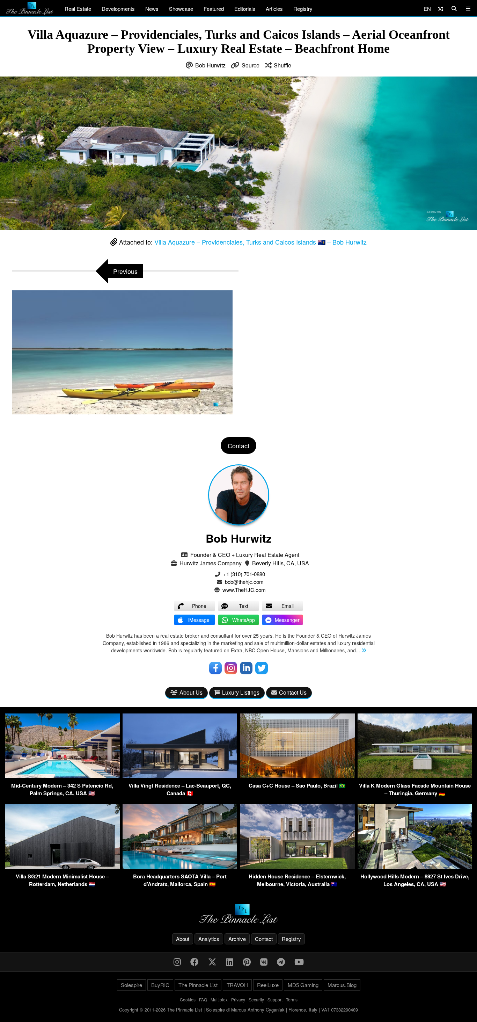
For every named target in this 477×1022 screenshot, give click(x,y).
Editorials (244, 8)
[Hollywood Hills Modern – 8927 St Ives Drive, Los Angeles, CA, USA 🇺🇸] (415, 866)
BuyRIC (160, 984)
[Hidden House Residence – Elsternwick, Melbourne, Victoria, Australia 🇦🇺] (297, 866)
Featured (214, 8)
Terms (292, 999)
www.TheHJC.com (244, 589)
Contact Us (293, 692)
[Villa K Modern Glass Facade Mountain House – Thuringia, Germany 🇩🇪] (415, 776)
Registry (303, 8)
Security (256, 999)
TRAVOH (237, 984)
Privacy (238, 999)
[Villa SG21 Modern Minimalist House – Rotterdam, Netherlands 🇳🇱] (62, 866)
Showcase (181, 8)
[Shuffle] (440, 8)
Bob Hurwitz (210, 65)
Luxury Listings (240, 692)
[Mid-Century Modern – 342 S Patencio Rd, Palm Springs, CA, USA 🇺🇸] (62, 776)
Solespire (131, 984)
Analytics (208, 938)
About (182, 938)
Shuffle (282, 65)
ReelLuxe (268, 984)
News (152, 8)
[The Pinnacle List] (238, 914)
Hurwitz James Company (210, 563)
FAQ (203, 999)
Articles (274, 8)
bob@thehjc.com (244, 581)
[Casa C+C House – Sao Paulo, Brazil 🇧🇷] (297, 776)
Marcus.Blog (342, 984)
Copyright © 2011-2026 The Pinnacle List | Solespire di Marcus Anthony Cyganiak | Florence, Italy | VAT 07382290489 (238, 1009)
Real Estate (78, 8)
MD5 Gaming (303, 984)
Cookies (188, 999)
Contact (264, 938)
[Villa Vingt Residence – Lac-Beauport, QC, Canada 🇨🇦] (180, 776)
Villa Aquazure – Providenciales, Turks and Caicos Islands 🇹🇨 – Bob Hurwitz (260, 241)
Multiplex (219, 999)
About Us (191, 692)
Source (250, 65)
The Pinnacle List (198, 984)
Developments (118, 8)
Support (274, 999)
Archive (237, 938)
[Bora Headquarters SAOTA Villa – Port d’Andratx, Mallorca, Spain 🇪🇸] (180, 866)
